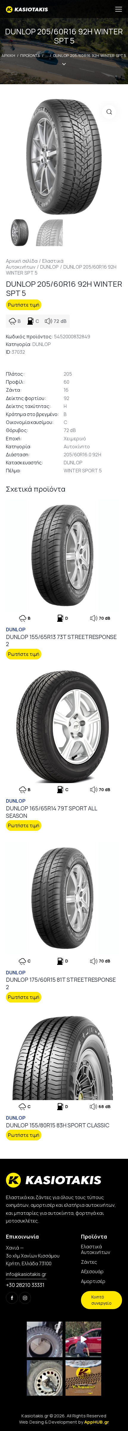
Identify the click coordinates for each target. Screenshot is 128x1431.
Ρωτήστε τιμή (23, 305)
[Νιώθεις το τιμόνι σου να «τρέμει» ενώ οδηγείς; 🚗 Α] (45, 1378)
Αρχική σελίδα (22, 261)
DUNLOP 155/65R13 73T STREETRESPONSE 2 (61, 640)
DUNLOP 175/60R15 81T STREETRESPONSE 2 (61, 983)
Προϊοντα (30, 55)
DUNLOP (49, 267)
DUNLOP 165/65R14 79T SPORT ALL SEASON (51, 812)
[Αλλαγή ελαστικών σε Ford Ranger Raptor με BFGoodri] (45, 1339)
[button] (109, 112)
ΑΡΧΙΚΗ (8, 55)
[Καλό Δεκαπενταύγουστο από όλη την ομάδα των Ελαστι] (83, 1378)
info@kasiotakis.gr (26, 1274)
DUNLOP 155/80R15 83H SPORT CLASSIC (58, 1125)
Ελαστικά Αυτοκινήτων (34, 264)
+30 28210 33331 (25, 1284)
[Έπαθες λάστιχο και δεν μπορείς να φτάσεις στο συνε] (83, 1339)
